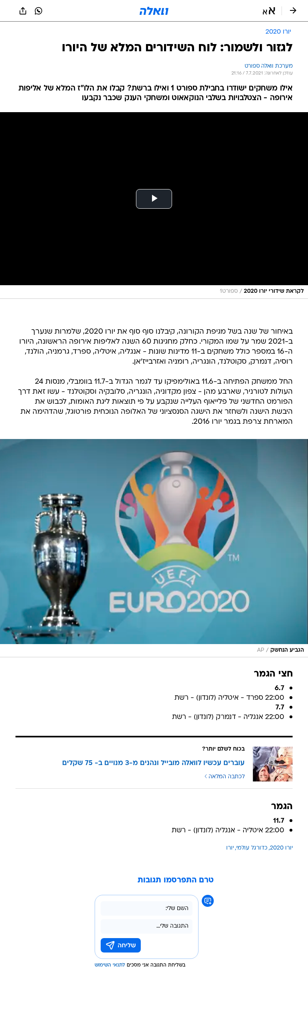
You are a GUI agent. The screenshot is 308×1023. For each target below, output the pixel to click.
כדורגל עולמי (251, 848)
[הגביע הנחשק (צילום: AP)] (154, 548)
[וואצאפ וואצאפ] (38, 11)
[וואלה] (154, 11)
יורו (230, 848)
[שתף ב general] (22, 10)
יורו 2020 (281, 848)
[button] (269, 10)
